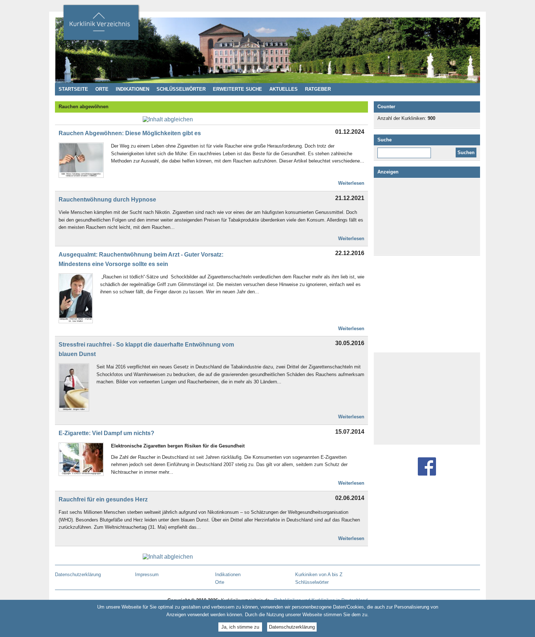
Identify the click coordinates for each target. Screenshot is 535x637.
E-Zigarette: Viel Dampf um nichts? (106, 433)
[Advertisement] (427, 216)
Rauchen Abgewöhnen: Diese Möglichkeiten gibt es (130, 133)
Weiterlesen (351, 183)
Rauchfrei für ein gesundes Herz (103, 499)
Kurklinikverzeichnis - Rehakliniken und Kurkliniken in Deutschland (101, 25)
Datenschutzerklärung (292, 627)
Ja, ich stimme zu (240, 627)
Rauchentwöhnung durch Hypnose (107, 199)
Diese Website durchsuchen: (405, 150)
